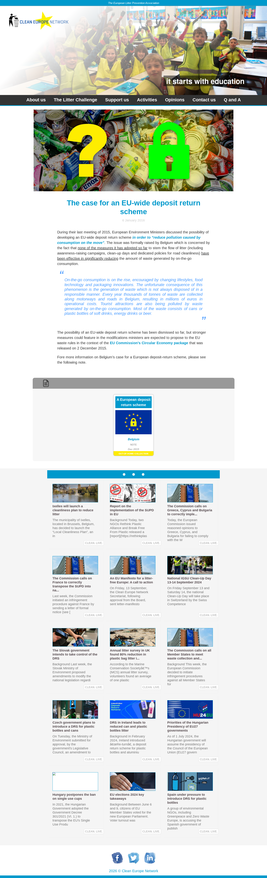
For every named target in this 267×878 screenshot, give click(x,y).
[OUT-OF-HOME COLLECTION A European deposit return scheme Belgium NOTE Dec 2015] (133, 458)
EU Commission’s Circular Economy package (149, 343)
